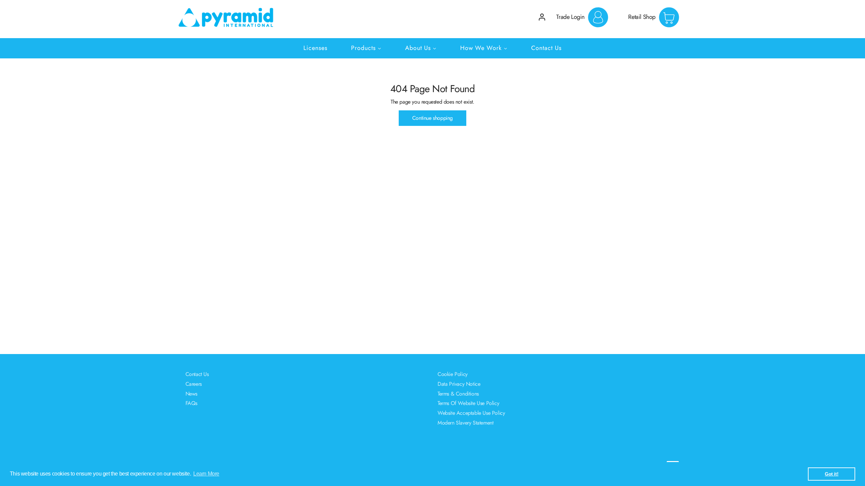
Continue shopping (432, 118)
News (191, 394)
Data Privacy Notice (459, 384)
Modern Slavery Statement (465, 423)
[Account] (542, 17)
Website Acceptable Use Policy (471, 413)
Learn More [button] (206, 474)
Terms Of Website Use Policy (468, 403)
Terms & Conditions (458, 394)
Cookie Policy (453, 374)
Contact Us (197, 374)
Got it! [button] (831, 474)
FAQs (191, 403)
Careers (194, 384)
